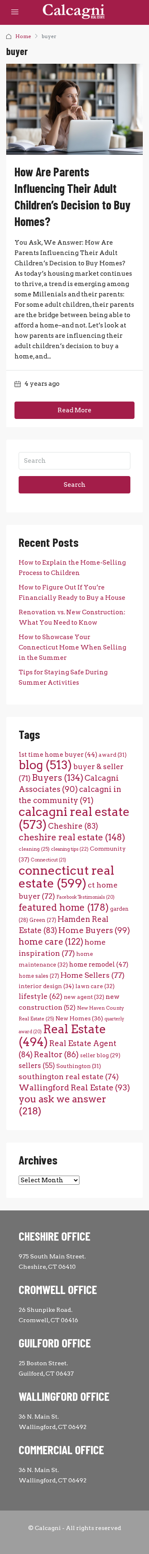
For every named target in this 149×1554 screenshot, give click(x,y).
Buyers (57, 777)
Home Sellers (92, 975)
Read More (74, 410)
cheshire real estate (72, 837)
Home (23, 36)
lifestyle (40, 996)
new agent (84, 997)
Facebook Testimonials (85, 897)
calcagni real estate (74, 818)
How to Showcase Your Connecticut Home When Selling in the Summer (72, 647)
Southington (78, 1066)
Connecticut (48, 860)
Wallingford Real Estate (74, 1087)
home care (51, 941)
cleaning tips (70, 849)
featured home (64, 907)
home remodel (98, 964)
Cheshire (73, 826)
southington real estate (69, 1076)
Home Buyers (94, 930)
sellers (37, 1065)
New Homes (79, 1018)
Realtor (56, 1054)
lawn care (95, 986)
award (113, 754)
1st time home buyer (58, 754)
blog (45, 765)
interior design (46, 986)
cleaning (34, 849)
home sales (39, 976)
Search (75, 484)
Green (42, 920)
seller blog (100, 1055)
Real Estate (62, 1035)
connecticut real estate (66, 876)
